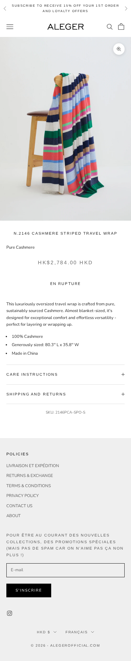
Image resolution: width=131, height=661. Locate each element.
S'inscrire (29, 590)
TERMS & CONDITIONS (28, 486)
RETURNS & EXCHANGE (29, 476)
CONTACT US (19, 506)
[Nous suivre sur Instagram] (9, 613)
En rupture (65, 283)
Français (77, 632)
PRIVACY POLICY (22, 496)
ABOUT (13, 516)
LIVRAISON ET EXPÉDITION (32, 466)
